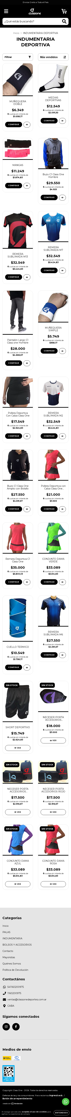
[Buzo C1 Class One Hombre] (62, 198)
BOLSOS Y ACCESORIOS (17, 944)
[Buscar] (64, 21)
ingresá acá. (56, 1095)
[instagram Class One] (6, 1026)
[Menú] (6, 11)
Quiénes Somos (11, 963)
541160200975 (15, 986)
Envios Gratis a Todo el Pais (35, 2)
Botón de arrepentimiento (17, 1098)
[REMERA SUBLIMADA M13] (26, 277)
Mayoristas (8, 957)
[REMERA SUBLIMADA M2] (62, 436)
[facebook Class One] (16, 1026)
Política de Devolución (15, 969)
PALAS (6, 932)
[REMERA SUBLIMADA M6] (62, 655)
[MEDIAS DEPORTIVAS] (62, 121)
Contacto (7, 951)
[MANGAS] (26, 186)
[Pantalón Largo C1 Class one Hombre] (26, 363)
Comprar (13, 124)
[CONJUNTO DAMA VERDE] (62, 582)
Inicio (16, 33)
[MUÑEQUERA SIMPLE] (62, 351)
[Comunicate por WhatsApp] (65, 1101)
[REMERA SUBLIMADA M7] (62, 271)
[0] (64, 12)
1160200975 (14, 993)
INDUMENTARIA (12, 938)
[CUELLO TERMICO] (26, 667)
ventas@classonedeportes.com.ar (26, 999)
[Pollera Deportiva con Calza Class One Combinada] (62, 509)
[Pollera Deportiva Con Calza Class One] (26, 436)
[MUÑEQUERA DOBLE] (26, 125)
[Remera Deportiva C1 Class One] (26, 582)
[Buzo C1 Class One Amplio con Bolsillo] (26, 509)
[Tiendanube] (12, 1104)
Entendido (61, 1113)
